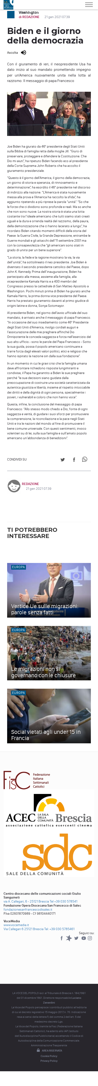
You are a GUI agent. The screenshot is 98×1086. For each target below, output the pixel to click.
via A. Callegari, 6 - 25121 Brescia (26, 901)
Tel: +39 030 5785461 (59, 929)
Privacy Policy (49, 1060)
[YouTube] (84, 940)
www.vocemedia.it (16, 925)
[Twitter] (76, 940)
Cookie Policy (49, 1056)
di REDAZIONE (29, 17)
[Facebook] (62, 940)
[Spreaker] (69, 940)
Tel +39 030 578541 (63, 901)
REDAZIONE (30, 484)
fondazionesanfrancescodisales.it (28, 910)
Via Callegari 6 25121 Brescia (24, 929)
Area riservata (52, 1050)
